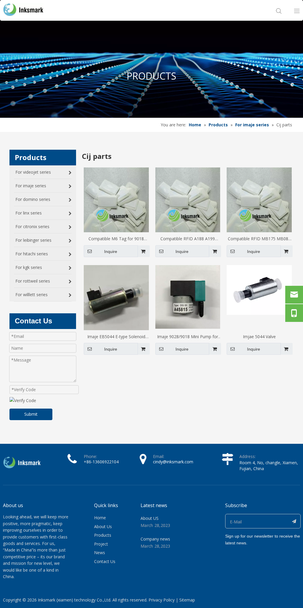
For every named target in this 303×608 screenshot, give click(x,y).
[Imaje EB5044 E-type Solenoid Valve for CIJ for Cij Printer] (116, 297)
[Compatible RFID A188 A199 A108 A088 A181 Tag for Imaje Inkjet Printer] (187, 210)
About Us (103, 526)
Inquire (110, 251)
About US (150, 518)
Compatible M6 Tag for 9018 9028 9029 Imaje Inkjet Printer (116, 239)
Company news (155, 539)
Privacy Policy (162, 600)
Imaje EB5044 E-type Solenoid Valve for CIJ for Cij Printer (116, 337)
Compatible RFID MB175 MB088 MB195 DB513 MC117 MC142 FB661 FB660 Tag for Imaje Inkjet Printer (259, 239)
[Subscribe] (294, 521)
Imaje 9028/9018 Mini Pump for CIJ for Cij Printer (187, 337)
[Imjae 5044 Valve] (259, 289)
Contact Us (104, 561)
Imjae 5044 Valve (259, 336)
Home (100, 517)
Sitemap (187, 600)
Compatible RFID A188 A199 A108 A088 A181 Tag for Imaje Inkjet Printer (187, 239)
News (99, 552)
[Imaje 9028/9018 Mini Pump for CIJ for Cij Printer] (187, 296)
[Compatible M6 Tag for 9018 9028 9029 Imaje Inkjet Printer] (116, 210)
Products (102, 535)
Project (101, 544)
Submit (31, 414)
